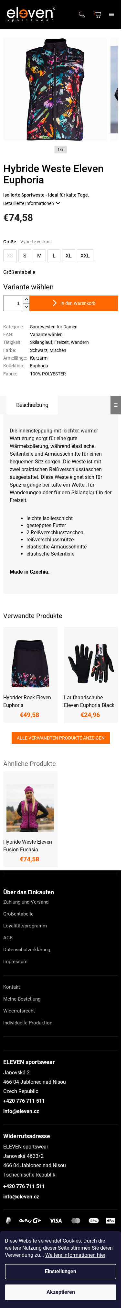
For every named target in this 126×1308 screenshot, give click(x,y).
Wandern (80, 342)
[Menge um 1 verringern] (26, 307)
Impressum (15, 961)
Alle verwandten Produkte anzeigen (61, 738)
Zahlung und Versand (25, 902)
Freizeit (61, 342)
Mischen (57, 350)
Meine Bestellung (21, 999)
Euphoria (39, 365)
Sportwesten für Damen (54, 326)
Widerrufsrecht (19, 1011)
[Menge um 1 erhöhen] (26, 299)
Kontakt (11, 987)
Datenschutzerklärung (26, 950)
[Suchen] (84, 14)
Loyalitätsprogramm (25, 926)
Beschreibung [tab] (32, 405)
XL (69, 256)
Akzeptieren (61, 1292)
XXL (85, 256)
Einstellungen (60, 1271)
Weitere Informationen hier (75, 1255)
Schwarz (38, 350)
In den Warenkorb (78, 303)
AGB (8, 938)
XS (10, 256)
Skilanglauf (41, 342)
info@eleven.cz (21, 1111)
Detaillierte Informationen (28, 203)
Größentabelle (19, 272)
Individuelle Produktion (27, 1023)
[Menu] (111, 14)
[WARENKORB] (98, 14)
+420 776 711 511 (24, 1101)
